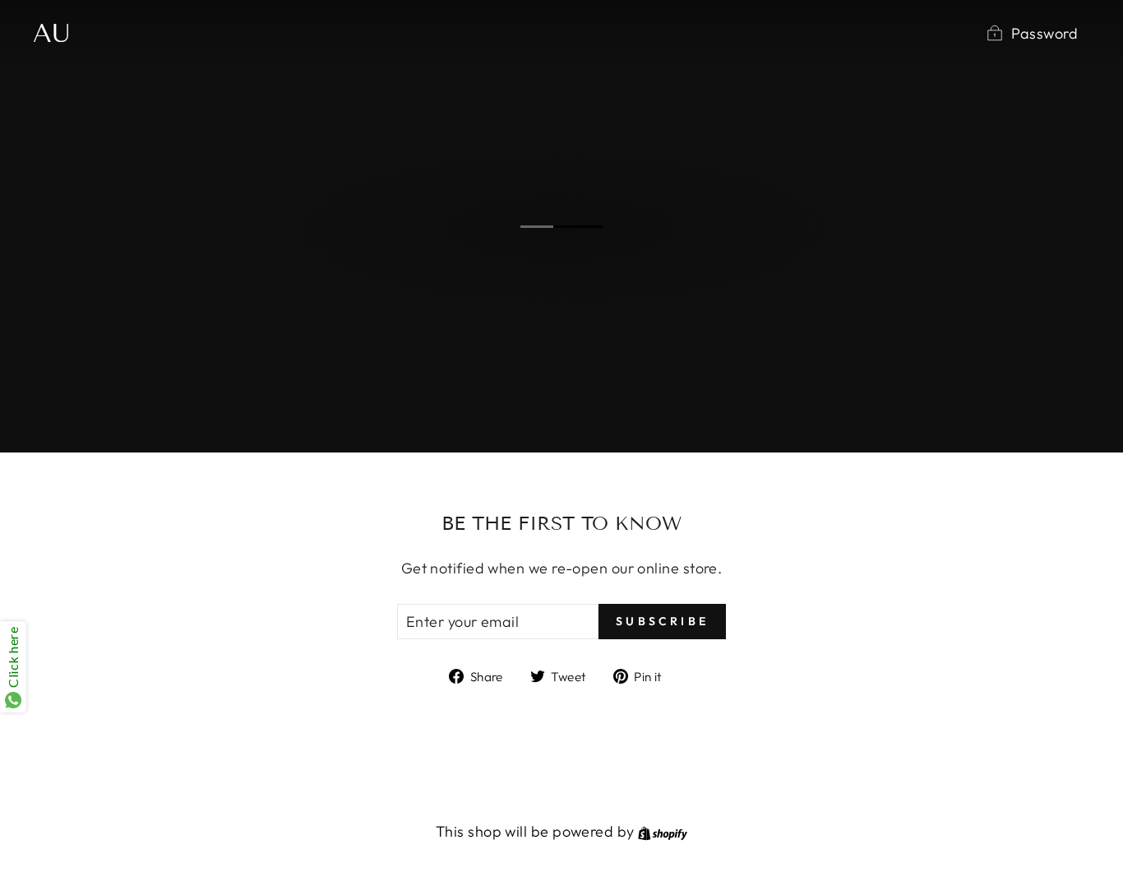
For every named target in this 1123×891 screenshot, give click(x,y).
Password (1044, 33)
